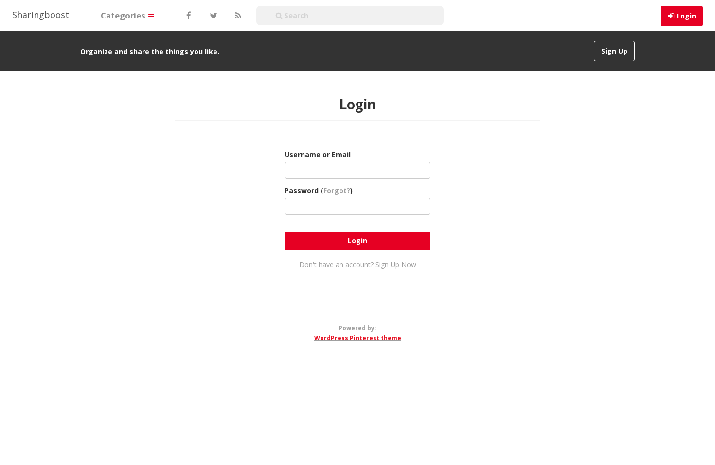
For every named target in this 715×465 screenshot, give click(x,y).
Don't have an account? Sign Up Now (357, 264)
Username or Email (318, 154)
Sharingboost (40, 14)
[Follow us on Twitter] (212, 15)
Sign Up (614, 50)
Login (686, 15)
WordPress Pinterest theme (357, 338)
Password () (319, 190)
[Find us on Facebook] (188, 15)
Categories (124, 15)
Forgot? (336, 190)
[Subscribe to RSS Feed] (237, 15)
